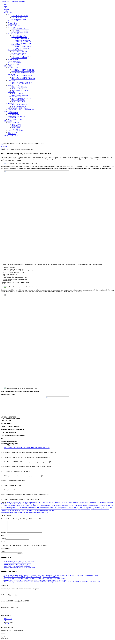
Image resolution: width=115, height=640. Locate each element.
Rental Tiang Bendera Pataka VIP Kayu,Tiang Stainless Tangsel (22, 577)
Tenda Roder (14, 504)
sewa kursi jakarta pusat (18, 507)
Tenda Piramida (5, 504)
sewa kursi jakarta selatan (32, 507)
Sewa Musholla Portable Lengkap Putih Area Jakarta (19, 561)
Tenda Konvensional (79, 502)
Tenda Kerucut (68, 502)
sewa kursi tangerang (75, 509)
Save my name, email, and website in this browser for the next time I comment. (25, 545)
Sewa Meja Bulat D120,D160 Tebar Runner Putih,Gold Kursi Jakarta (80, 582)
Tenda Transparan (31, 504)
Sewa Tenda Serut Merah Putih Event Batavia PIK (18, 566)
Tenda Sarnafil (22, 504)
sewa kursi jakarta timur (47, 507)
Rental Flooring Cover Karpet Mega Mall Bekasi (18, 580)
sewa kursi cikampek (65, 505)
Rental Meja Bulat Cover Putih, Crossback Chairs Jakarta (82, 575)
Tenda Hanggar (59, 502)
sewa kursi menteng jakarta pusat (17, 509)
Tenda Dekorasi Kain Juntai (20, 502)
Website (3, 542)
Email (3, 538)
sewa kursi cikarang (77, 505)
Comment (4, 532)
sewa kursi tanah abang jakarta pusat (58, 509)
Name (3, 535)
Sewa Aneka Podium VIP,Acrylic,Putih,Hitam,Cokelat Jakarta (22, 578)
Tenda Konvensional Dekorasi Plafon (95, 502)
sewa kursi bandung (10, 505)
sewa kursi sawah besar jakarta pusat (37, 509)
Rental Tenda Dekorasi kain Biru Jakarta (53, 578)
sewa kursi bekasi (21, 505)
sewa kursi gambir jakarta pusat (102, 505)
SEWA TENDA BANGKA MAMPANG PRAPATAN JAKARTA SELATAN (27, 448)
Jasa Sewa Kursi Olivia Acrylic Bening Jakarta (17, 563)
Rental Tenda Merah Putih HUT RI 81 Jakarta (17, 564)
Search (3, 551)
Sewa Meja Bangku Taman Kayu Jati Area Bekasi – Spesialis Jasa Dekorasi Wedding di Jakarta (31, 582)
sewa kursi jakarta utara (60, 507)
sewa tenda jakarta (103, 509)
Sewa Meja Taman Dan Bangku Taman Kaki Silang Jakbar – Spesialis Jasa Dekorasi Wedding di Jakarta (34, 575)
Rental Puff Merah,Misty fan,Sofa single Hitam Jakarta (19, 567)
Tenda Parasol (110, 502)
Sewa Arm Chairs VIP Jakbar (51, 577)
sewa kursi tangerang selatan (90, 509)
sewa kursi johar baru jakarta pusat (77, 507)
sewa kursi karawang (93, 507)
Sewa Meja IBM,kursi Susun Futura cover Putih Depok (50, 580)
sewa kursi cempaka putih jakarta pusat (48, 505)
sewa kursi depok (88, 505)
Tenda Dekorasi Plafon (35, 502)
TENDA (9, 502)
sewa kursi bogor (32, 505)
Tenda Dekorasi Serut (48, 502)
